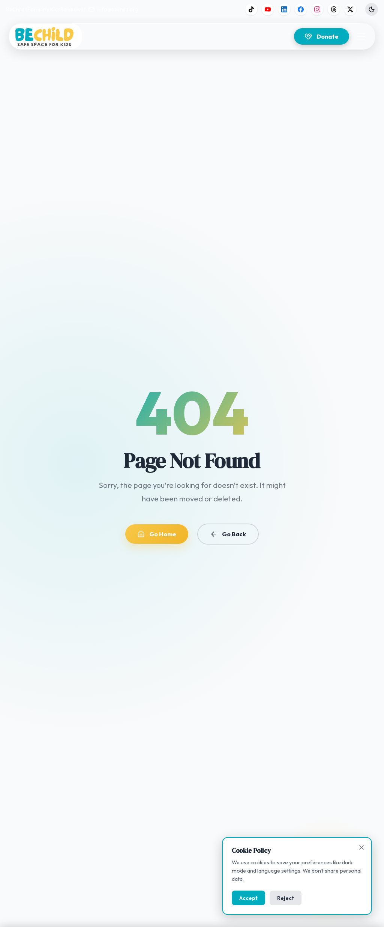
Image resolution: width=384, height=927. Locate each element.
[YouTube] (268, 9)
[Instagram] (317, 9)
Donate (327, 36)
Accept (248, 898)
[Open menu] (361, 36)
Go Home (162, 534)
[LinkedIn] (284, 9)
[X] (350, 9)
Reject (285, 898)
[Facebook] (301, 9)
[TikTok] (251, 9)
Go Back (234, 534)
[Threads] (334, 9)
